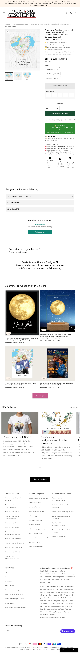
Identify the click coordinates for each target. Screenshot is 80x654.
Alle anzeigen (40, 396)
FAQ (6, 572)
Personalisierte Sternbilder (13, 539)
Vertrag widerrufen (69, 650)
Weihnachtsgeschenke (36, 533)
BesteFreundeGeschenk (36, 547)
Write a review (40, 232)
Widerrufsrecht (9, 585)
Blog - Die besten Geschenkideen (15, 607)
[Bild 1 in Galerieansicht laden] (9, 76)
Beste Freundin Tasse (59, 537)
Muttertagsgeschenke (35, 520)
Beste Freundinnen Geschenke (38, 498)
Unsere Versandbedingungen (14, 594)
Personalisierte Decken (12, 527)
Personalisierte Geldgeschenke (14, 543)
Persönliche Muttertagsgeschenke (63, 512)
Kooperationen (9, 603)
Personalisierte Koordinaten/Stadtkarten (13, 533)
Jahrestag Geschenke (35, 507)
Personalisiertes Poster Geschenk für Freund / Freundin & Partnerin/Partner (20, 384)
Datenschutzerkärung (12, 590)
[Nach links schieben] (36, 467)
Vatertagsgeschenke (35, 524)
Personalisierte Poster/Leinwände (10, 506)
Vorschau (60, 103)
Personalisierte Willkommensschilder (12, 557)
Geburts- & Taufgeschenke (37, 529)
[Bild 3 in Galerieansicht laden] (27, 76)
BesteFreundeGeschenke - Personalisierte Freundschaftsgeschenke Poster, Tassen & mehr (32, 647)
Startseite (7, 24)
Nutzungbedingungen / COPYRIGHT (16, 599)
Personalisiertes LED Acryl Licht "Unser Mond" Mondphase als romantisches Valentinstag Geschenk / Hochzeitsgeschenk (55, 336)
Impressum (8, 581)
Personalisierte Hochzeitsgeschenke (58, 499)
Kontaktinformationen (56, 649)
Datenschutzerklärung (25, 649)
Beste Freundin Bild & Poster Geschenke (61, 517)
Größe (47, 65)
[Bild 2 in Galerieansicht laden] (18, 76)
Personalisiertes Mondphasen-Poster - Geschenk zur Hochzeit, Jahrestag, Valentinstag (21, 339)
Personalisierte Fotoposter (13, 547)
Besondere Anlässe (35, 542)
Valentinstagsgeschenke (36, 511)
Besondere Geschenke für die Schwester (61, 531)
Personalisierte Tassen (12, 512)
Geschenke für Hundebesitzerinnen (58, 524)
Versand (55, 54)
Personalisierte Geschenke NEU (38, 538)
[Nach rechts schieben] (44, 467)
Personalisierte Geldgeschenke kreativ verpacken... (53, 440)
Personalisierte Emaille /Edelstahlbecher (12, 517)
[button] (4, 13)
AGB (6, 576)
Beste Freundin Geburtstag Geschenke (60, 506)
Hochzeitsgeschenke (35, 502)
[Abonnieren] (38, 631)
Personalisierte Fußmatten (13, 552)
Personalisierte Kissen (12, 523)
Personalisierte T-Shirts (17, 437)
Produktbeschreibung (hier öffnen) (59, 120)
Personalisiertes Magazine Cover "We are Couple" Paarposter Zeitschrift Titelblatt (56, 384)
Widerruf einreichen (40, 479)
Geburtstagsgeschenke (36, 516)
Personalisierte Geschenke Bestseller (13, 499)
